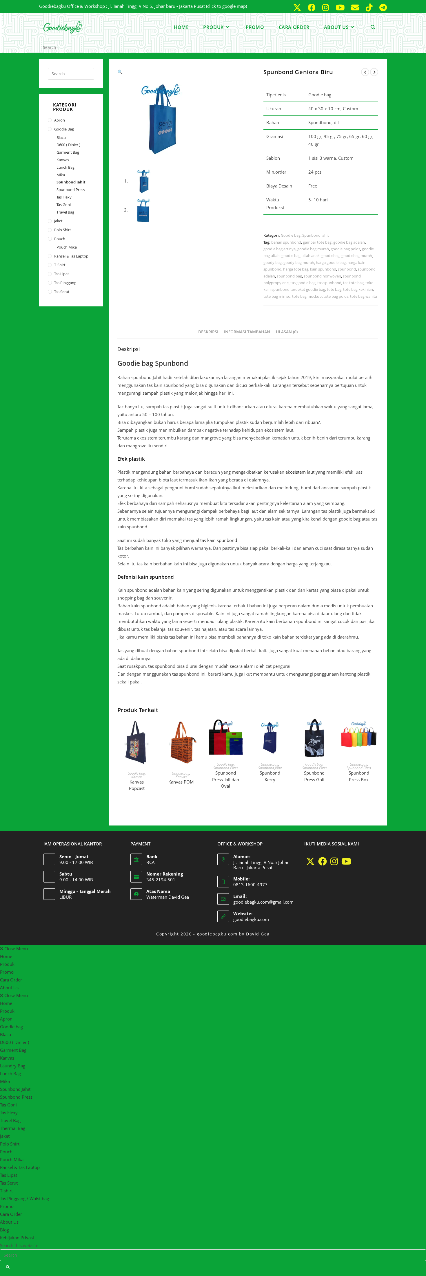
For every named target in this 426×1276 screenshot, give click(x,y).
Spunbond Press (225, 767)
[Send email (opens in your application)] (356, 7)
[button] (120, 72)
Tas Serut (62, 291)
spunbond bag (289, 276)
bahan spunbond (286, 242)
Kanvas (136, 776)
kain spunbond (323, 269)
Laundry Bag (12, 1066)
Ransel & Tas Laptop (71, 256)
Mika (61, 174)
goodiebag (330, 255)
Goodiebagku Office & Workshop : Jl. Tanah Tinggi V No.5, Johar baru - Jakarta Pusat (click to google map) (143, 6)
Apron (59, 120)
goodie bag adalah (349, 242)
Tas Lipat (61, 273)
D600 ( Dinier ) (68, 144)
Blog (4, 1230)
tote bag (334, 289)
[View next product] (374, 72)
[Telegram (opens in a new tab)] (382, 7)
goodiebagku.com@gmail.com (263, 902)
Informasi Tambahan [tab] (247, 331)
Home (6, 956)
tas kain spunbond (218, 540)
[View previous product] (365, 72)
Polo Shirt (62, 229)
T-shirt (59, 264)
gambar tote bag (317, 242)
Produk (7, 964)
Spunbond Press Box (359, 776)
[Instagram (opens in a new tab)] (327, 7)
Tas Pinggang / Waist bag (24, 1198)
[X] (310, 861)
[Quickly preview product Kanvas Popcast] (153, 728)
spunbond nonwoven (322, 276)
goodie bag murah (313, 248)
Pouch (59, 238)
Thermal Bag (12, 1128)
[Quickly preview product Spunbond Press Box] (375, 728)
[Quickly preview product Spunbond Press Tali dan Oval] (242, 728)
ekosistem (295, 472)
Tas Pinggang (65, 282)
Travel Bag (65, 212)
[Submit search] (8, 1267)
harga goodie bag (331, 262)
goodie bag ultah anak (300, 255)
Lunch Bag (65, 167)
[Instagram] (334, 861)
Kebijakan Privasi (17, 1237)
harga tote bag (295, 269)
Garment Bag (68, 152)
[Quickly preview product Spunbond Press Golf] (331, 728)
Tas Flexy (64, 197)
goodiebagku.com (251, 919)
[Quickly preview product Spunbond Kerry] (286, 728)
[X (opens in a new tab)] (298, 7)
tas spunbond (329, 282)
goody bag (272, 262)
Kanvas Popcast (137, 785)
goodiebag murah (356, 255)
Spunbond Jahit (315, 235)
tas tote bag (353, 282)
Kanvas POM (181, 782)
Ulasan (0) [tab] (287, 331)
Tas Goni (64, 204)
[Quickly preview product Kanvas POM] (197, 728)
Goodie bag (291, 235)
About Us (9, 987)
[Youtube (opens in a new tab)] (341, 7)
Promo (7, 972)
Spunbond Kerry (270, 776)
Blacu (61, 137)
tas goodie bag (303, 282)
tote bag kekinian (358, 289)
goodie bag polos (345, 248)
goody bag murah (298, 262)
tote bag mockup (307, 296)
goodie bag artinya (279, 248)
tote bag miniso (276, 296)
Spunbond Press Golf (314, 776)
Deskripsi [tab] (208, 331)
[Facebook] (322, 861)
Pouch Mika (67, 247)
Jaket (58, 220)
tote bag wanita (363, 296)
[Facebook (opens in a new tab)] (312, 7)
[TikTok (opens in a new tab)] (370, 7)
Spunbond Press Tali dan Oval (225, 779)
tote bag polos (335, 296)
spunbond (347, 269)
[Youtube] (346, 861)
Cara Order (11, 980)
